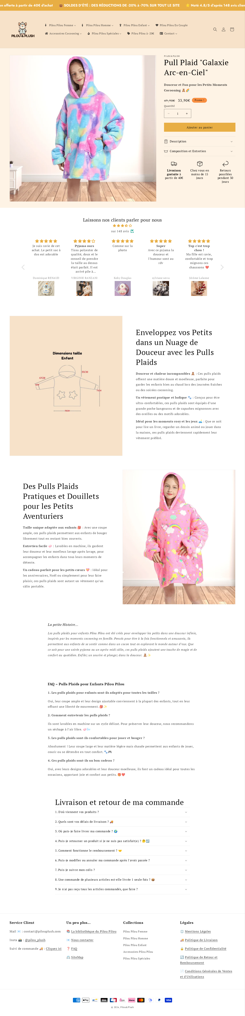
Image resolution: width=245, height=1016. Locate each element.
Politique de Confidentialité (205, 948)
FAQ (74, 948)
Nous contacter (82, 940)
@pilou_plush (35, 940)
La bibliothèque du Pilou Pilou (93, 931)
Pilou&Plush (127, 1007)
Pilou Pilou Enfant (135, 945)
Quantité (169, 106)
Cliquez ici (54, 948)
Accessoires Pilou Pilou (138, 951)
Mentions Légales (198, 931)
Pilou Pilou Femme (135, 931)
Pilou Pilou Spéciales (136, 958)
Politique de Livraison (201, 940)
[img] (122, 225)
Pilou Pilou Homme (135, 938)
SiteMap (77, 957)
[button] (215, 29)
